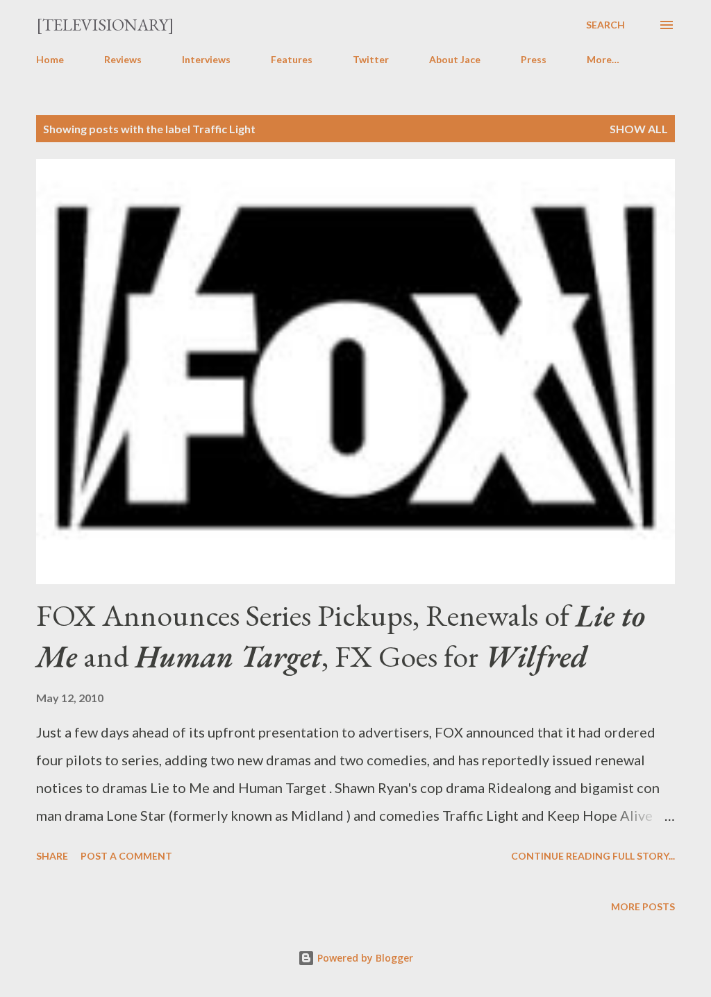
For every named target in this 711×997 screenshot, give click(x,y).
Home (50, 59)
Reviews (123, 59)
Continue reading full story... (593, 856)
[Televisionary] (105, 24)
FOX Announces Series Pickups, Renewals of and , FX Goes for (340, 635)
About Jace (454, 59)
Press (533, 59)
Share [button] (52, 856)
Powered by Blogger (364, 957)
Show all (639, 128)
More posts (643, 906)
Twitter (371, 59)
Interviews (206, 59)
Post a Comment (126, 856)
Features (291, 59)
